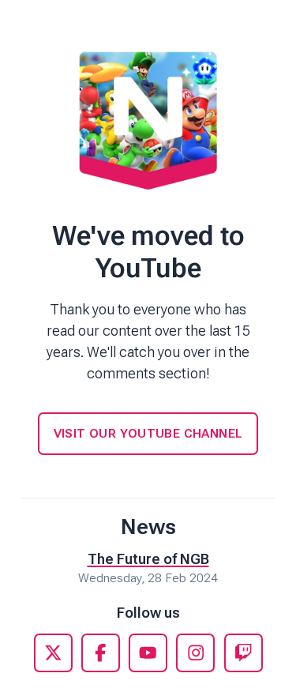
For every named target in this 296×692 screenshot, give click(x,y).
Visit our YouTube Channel (148, 433)
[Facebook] (100, 653)
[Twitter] (53, 653)
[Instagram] (195, 653)
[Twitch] (243, 653)
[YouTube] (148, 653)
